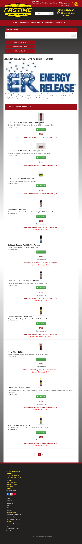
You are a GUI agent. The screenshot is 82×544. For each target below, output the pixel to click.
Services (9, 501)
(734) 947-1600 (11, 490)
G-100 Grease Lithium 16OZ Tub (21, 179)
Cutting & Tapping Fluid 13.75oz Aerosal (24, 245)
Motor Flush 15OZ (15, 352)
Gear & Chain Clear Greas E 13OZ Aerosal (25, 281)
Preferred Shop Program (14, 524)
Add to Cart (41, 129)
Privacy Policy (10, 517)
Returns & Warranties (13, 515)
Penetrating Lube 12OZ (17, 209)
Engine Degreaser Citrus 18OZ (20, 316)
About (8, 505)
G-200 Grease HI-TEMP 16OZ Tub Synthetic (26, 151)
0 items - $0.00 (64, 5)
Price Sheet (10, 503)
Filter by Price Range (20, 46)
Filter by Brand (20, 51)
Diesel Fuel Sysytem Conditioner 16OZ (23, 388)
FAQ (7, 526)
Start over (33, 107)
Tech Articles (10, 531)
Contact (9, 510)
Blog (8, 508)
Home (8, 498)
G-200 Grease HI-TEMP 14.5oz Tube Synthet (26, 123)
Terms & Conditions (13, 519)
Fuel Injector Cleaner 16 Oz (19, 425)
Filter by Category (20, 42)
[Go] (52, 13)
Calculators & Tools (12, 528)
